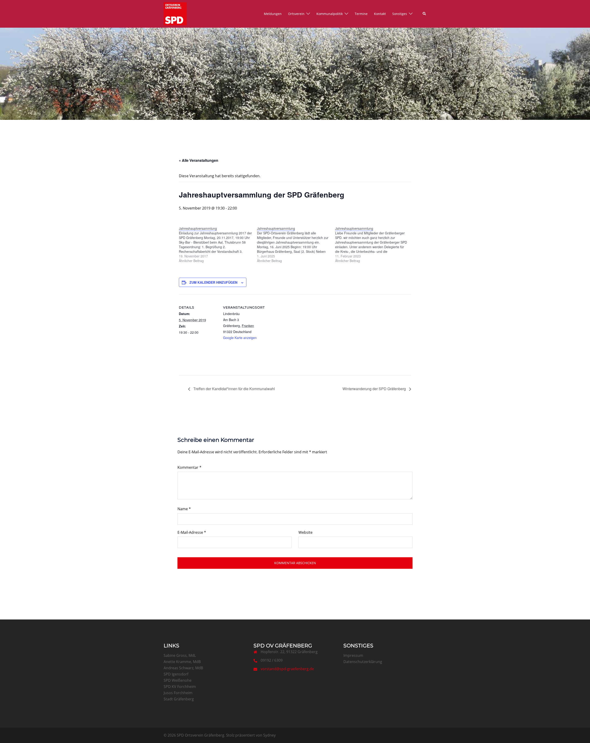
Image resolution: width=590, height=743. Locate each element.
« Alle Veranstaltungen (198, 160)
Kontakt (380, 14)
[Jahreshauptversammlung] (218, 244)
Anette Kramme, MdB (182, 661)
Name (184, 508)
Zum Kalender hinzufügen (213, 282)
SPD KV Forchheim (180, 686)
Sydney (269, 735)
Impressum (353, 655)
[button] (424, 14)
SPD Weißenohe (178, 680)
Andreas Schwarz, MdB (183, 667)
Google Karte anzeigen (240, 337)
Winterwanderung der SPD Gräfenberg (374, 388)
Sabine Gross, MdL (180, 655)
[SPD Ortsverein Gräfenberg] (175, 13)
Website (305, 532)
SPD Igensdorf (176, 674)
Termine (361, 14)
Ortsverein (296, 14)
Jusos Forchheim (178, 692)
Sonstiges (399, 14)
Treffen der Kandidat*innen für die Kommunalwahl (233, 388)
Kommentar (189, 467)
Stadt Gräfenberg (179, 699)
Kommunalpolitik (329, 14)
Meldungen (273, 14)
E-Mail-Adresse (191, 532)
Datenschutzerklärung (362, 661)
